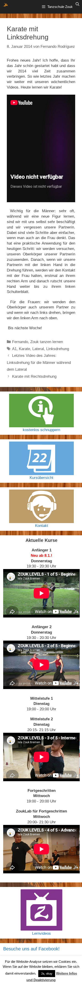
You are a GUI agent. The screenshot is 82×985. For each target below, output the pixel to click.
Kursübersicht (41, 478)
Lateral (38, 349)
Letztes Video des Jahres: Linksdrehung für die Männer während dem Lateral (39, 362)
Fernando (20, 342)
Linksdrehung (57, 349)
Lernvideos (41, 933)
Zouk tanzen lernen (46, 342)
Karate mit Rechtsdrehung (34, 376)
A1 (14, 349)
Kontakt (41, 526)
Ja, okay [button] (46, 973)
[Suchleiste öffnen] (77, 4)
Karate (24, 349)
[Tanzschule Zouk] (5, 4)
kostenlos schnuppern (41, 430)
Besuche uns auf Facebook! (31, 948)
